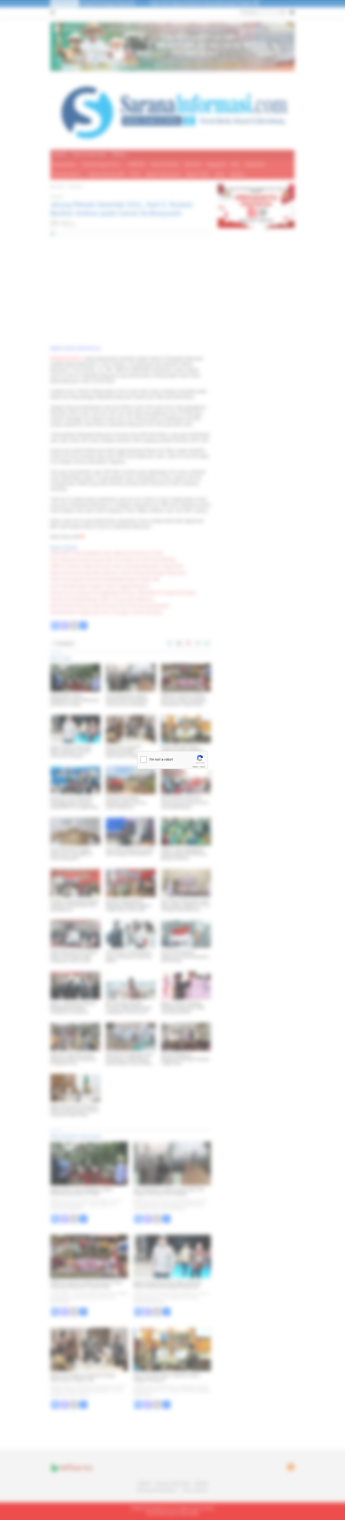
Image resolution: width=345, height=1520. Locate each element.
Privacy (195, 767)
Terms (202, 767)
